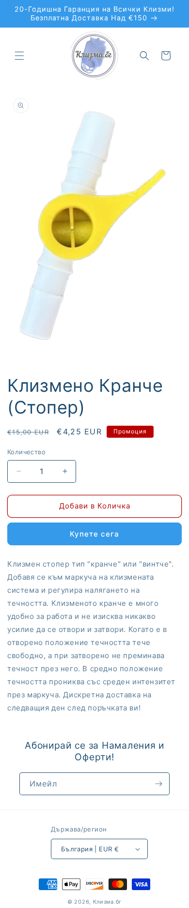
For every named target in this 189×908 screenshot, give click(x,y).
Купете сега (94, 534)
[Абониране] (158, 783)
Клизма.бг (107, 901)
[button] (19, 55)
